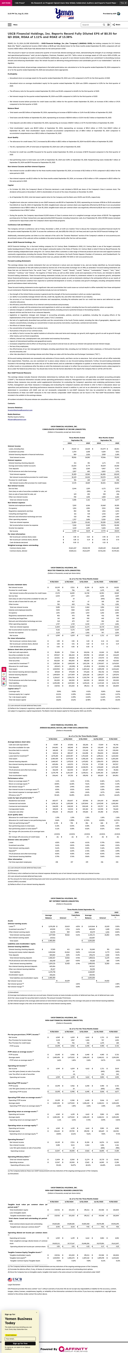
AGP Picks (6, 3)
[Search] (104, 25)
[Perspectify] (4, 674)
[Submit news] (4, 669)
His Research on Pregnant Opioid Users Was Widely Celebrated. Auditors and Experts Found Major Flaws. (76, 3)
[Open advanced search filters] (108, 25)
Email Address (11, 1335)
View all (123, 3)
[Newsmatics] (4, 683)
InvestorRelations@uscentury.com (20, 410)
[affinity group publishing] (4, 678)
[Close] (36, 1312)
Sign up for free (20, 1343)
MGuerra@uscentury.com (17, 419)
